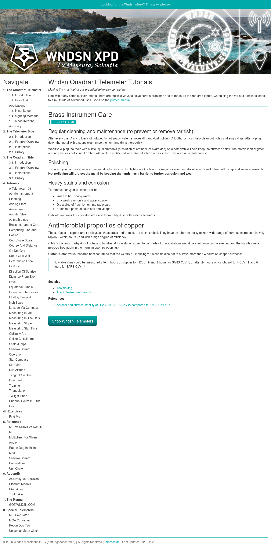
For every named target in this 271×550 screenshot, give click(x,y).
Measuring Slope (20, 323)
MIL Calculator (19, 515)
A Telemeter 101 (20, 188)
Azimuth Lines (18, 219)
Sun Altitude (17, 370)
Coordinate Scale (20, 240)
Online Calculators (21, 338)
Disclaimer (16, 489)
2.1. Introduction (20, 136)
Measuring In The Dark (24, 318)
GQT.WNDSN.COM (22, 504)
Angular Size (17, 214)
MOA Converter (19, 520)
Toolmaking (64, 288)
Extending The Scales (23, 292)
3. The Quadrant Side (18, 157)
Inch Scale (16, 302)
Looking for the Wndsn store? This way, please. (136, 4)
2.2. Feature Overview (24, 141)
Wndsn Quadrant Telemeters (135, 41)
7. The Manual (13, 499)
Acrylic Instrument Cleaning (75, 292)
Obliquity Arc (17, 333)
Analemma (16, 209)
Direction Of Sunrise (22, 271)
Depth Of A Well (19, 256)
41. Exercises (12, 411)
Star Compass (18, 359)
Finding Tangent (20, 297)
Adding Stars (17, 204)
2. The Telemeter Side (18, 131)
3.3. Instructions (19, 173)
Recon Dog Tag (19, 525)
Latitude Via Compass (24, 307)
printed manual (120, 100)
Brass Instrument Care (24, 224)
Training (14, 385)
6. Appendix (12, 473)
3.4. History (16, 178)
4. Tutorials (11, 183)
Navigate (15, 81)
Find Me (14, 416)
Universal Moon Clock (23, 530)
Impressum (112, 542)
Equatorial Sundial (21, 287)
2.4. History (16, 152)
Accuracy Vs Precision (24, 479)
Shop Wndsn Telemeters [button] (72, 321)
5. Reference (12, 421)
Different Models (20, 484)
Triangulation (17, 390)
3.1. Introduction (20, 162)
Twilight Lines (18, 396)
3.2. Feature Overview (24, 167)
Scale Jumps (17, 344)
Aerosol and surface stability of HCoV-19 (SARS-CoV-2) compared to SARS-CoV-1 (112, 305)
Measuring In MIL (21, 313)
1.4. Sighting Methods (23, 116)
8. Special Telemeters (18, 510)
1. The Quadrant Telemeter (22, 90)
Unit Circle (16, 468)
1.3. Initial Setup (20, 110)
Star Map (15, 365)
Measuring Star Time (23, 328)
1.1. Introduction (20, 95)
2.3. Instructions (19, 147)
